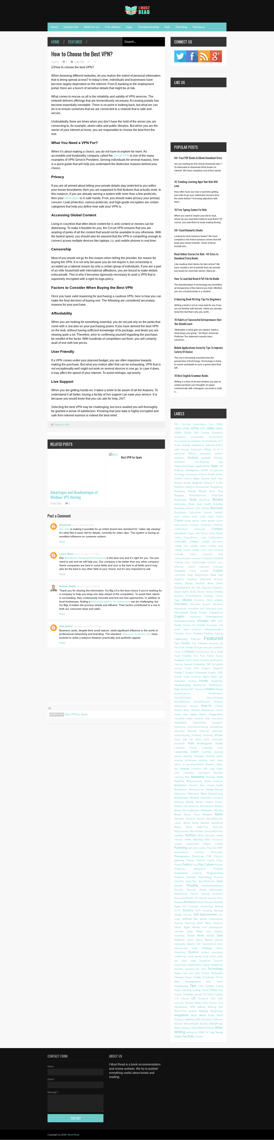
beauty (187, 482)
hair (221, 676)
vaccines (179, 1002)
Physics (218, 856)
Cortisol (211, 562)
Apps (129, 27)
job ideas (195, 739)
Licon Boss (66, 553)
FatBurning (180, 638)
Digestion (218, 587)
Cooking (178, 562)
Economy (199, 600)
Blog (220, 491)
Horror (194, 705)
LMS (205, 768)
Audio (211, 474)
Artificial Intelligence (186, 470)
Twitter (180, 56)
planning (179, 860)
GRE (220, 672)
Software (179, 939)
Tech (203, 969)
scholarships (206, 906)
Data (213, 574)
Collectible (180, 541)
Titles (201, 986)
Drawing (218, 591)
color (210, 550)
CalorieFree (195, 512)
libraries (210, 764)
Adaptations (197, 445)
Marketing (197, 776)
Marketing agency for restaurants (110, 601)
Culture (218, 570)
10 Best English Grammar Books (191, 375)
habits (206, 676)
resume (212, 898)
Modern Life (180, 806)
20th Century (202, 432)
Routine (209, 902)
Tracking (186, 990)
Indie (207, 718)
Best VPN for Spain (131, 457)
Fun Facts (207, 655)
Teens (177, 973)
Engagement (216, 612)
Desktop (200, 583)
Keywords (179, 743)
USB (220, 998)
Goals (188, 668)
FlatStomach (202, 651)
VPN (66, 424)
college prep (216, 545)
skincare (178, 931)
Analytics (179, 457)
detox (210, 583)
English (179, 616)
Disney (201, 591)
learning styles (214, 756)
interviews (217, 731)
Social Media (195, 935)
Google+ (216, 56)
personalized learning (189, 852)
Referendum (216, 889)
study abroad (195, 956)
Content (218, 558)
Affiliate (208, 449)
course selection (198, 566)
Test (185, 973)
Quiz (220, 881)
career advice (191, 520)
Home (54, 27)
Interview (204, 731)
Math (220, 776)
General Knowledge (194, 664)
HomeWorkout (182, 701)
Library (219, 764)
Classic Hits (193, 533)
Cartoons (194, 525)
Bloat (212, 491)
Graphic (212, 672)
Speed (208, 939)
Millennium (193, 793)
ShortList (218, 923)
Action (177, 445)
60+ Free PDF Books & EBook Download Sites (198, 158)
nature (177, 823)
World (194, 1027)
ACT (220, 441)
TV (204, 994)
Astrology (179, 474)
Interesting (180, 727)
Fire (176, 647)
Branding (218, 504)
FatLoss (195, 638)
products (197, 873)
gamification (216, 660)
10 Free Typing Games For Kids (190, 210)
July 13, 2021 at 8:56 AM (83, 525)
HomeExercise (182, 693)
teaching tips (192, 969)
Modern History (214, 802)
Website (203, 1010)
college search (182, 550)
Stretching (179, 952)
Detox (219, 583)
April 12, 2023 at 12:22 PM (88, 586)
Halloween (179, 681)
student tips (180, 956)
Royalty (218, 902)
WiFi (198, 1019)
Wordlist (204, 1023)
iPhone (219, 735)
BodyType (217, 495)
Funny (219, 655)
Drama (209, 591)
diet (193, 587)
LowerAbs (188, 772)
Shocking (190, 923)
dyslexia (178, 595)
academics (180, 437)
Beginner (197, 482)
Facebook (192, 56)
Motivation (207, 810)
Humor (219, 710)
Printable (218, 868)
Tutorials (188, 994)
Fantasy (198, 633)
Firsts (177, 651)
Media (207, 781)
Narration (179, 818)
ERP (213, 620)
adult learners (182, 449)
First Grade (186, 647)
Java (177, 739)
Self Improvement (205, 914)
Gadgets (179, 660)
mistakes (218, 797)
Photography (181, 856)
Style (184, 960)
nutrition (179, 835)
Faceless (179, 633)
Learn (195, 751)
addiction (210, 445)
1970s (195, 428)
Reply (62, 541)
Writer (219, 1027)
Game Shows (192, 660)
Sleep (199, 931)
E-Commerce (193, 595)
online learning (193, 839)
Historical (200, 689)
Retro (220, 898)
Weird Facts (207, 1015)
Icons (177, 714)
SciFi (198, 910)
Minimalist (206, 797)
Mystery (207, 814)
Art (221, 465)
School (219, 906)
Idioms (203, 714)
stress (219, 948)
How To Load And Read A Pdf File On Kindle (196, 279)
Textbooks (217, 973)
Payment (212, 848)
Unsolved (203, 998)
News (177, 826)
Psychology (205, 877)
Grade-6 (218, 668)
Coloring (218, 550)
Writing (179, 1032)
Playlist (211, 860)
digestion (207, 587)
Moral (177, 810)
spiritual (218, 939)
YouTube (188, 1036)
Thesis (188, 977)
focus (213, 651)
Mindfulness (181, 797)
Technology (215, 968)
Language (207, 747)
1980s (210, 428)
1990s (219, 428)
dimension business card (136, 633)
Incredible (179, 718)
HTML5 (219, 706)
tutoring (198, 994)
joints (207, 739)
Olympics (210, 835)
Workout (185, 1027)
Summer (218, 960)
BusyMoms (180, 512)
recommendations (212, 885)
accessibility (197, 437)
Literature (196, 768)
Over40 (219, 843)
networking (217, 823)
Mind (204, 793)
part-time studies (197, 848)
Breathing (179, 508)
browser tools (193, 508)
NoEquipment (181, 831)
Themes (179, 977)
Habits (213, 676)
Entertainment (214, 616)
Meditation (180, 785)
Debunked (205, 579)
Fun (196, 655)
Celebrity (218, 525)
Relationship (181, 893)
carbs (203, 516)
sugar (193, 960)
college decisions (212, 541)
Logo (212, 768)
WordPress (216, 1023)
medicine (218, 781)
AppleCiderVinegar (184, 466)
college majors (198, 545)
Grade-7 (179, 672)
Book (193, 499)
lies (176, 768)
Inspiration (180, 722)
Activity (186, 445)
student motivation (212, 952)
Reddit (202, 889)
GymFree (196, 676)
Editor (209, 600)
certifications (181, 529)
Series (203, 918)
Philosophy (217, 852)
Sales (177, 906)
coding (177, 537)
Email (193, 612)
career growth (207, 520)
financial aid (216, 643)
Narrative (190, 818)
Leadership (181, 751)
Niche (189, 827)
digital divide (189, 591)
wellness (190, 1019)
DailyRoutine (202, 575)
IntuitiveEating (182, 735)
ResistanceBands (183, 898)
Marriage (210, 777)
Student (193, 952)
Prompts (191, 877)
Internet (192, 730)
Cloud (219, 533)
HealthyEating (182, 685)
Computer (207, 558)
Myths (219, 814)
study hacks (209, 956)
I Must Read (73, 1134)
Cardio (219, 516)
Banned (205, 478)
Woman (219, 1019)
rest (196, 898)
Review (178, 902)
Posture (218, 864)
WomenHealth (191, 1023)
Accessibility (216, 437)
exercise (196, 629)
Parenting (181, 27)
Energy (203, 612)
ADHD (219, 445)
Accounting (180, 441)
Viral (220, 1002)
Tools (177, 990)
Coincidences (191, 537)
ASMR (204, 470)
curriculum (179, 575)
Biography (179, 491)
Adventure (196, 449)
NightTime (202, 827)
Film (194, 643)
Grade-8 (189, 672)
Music (177, 814)
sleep (190, 931)
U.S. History (181, 998)
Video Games (209, 1002)
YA (206, 1032)
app (221, 462)
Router (200, 902)
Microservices (196, 789)
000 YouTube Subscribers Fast (194, 424)
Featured (75, 42)
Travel (205, 990)
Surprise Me (70, 27)
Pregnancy (180, 868)
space (190, 939)
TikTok (219, 977)
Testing (205, 973)
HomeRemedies (182, 697)
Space (199, 939)
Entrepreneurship (148, 27)
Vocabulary (180, 1006)
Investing (208, 735)
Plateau (190, 860)
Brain (191, 504)
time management (187, 981)
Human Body (181, 710)
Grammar (201, 672)
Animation (179, 462)
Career (178, 520)
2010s (187, 432)
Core (187, 562)
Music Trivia (192, 814)
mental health (215, 785)
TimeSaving (181, 985)
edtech (219, 600)
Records (178, 889)
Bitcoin (203, 491)
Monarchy (193, 806)
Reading (192, 885)
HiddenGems (216, 685)
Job (185, 739)
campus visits (190, 516)
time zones (214, 981)
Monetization (207, 806)
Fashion (208, 633)
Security (187, 914)
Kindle (219, 743)
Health (203, 680)
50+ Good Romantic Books (188, 230)
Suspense (217, 964)
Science (187, 910)
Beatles (178, 482)
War (220, 1007)
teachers (179, 969)
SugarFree (204, 960)
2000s (178, 432)
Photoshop (198, 856)
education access (200, 604)
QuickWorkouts (206, 881)
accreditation (194, 441)
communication (182, 558)
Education (181, 604)
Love (176, 772)
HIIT (191, 689)
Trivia (213, 990)
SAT (184, 906)
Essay (177, 625)
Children (217, 528)
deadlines (192, 579)
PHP (208, 856)
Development (182, 587)
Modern (200, 802)
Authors (178, 478)
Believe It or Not (213, 482)
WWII (201, 1032)
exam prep (181, 629)
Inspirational (199, 722)
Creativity (179, 570)
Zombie (199, 1036)
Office (200, 835)
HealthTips (217, 681)
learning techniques (185, 760)
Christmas (180, 533)
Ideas (193, 714)
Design (189, 583)
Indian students (195, 718)
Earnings (208, 595)
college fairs (181, 545)
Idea (185, 714)
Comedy (178, 554)
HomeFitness (215, 693)
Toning (219, 986)
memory (193, 785)
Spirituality (180, 944)
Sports (191, 943)
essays (187, 625)
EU (194, 625)
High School (181, 689)
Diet (198, 587)
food (220, 651)
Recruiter (191, 889)
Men (202, 785)
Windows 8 (208, 1019)
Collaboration (216, 537)
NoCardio (218, 827)
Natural (200, 818)
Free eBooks (113, 27)
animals (206, 457)
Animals (218, 457)
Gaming (178, 664)
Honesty (218, 701)
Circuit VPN (121, 155)
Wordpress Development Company (85, 557)
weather (192, 1011)
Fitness (189, 651)
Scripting (207, 910)
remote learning (199, 893)
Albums (192, 453)
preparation (200, 868)
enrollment (195, 616)
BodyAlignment (198, 495)
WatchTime (180, 1011)
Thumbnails (208, 977)
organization (192, 843)
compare (196, 558)
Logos (219, 768)
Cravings (218, 566)
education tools (214, 608)
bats (220, 478)
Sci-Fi (177, 910)
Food (177, 655)
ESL (220, 621)
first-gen (198, 647)
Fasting (219, 633)
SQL (198, 944)
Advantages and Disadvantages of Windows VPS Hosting (74, 494)
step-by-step (181, 948)
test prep (194, 973)
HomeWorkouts (201, 701)
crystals (204, 570)
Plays (220, 860)
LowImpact (204, 772)
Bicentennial (202, 487)
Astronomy (191, 474)
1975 (202, 428)
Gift (208, 664)
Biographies (216, 487)
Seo (195, 918)
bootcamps (180, 504)
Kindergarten (204, 743)
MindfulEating (215, 793)
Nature (186, 823)
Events (201, 625)
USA (212, 998)
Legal (220, 760)
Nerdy (195, 823)
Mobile (190, 801)
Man (187, 777)
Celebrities (206, 525)
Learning (206, 751)
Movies (218, 810)
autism (188, 478)
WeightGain (216, 1011)
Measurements (194, 781)
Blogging (179, 495)
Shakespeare (216, 919)
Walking (212, 1007)
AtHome (202, 474)
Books (217, 499)
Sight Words (192, 927)
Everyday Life (215, 625)
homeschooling (215, 697)
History (210, 689)
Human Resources (202, 710)
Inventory (196, 735)
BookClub (204, 499)
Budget (205, 508)
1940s (219, 424)
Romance (199, 27)
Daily (190, 575)
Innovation (217, 718)
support (206, 964)
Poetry (177, 864)
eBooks (187, 600)
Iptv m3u (64, 528)
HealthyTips (199, 685)
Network (204, 823)
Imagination (216, 714)
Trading (196, 990)
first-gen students (213, 647)
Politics (187, 864)
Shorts (177, 927)
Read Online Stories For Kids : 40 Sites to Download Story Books (196, 256)
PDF (220, 847)
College (194, 541)
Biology (192, 491)
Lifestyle (184, 768)
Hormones (180, 705)
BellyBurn (179, 487)
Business (216, 508)
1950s (178, 428)
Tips (193, 986)
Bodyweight (180, 499)
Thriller (197, 977)
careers (184, 525)
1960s (186, 428)
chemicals (199, 529)
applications (203, 465)
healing (192, 681)
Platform (200, 860)
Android (193, 457)
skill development (212, 927)
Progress (179, 877)
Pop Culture (206, 864)
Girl (213, 664)
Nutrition (190, 835)
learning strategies (193, 756)
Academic (217, 432)
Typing (219, 994)
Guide (186, 676)
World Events (206, 1027)
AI (214, 449)
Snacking (179, 935)
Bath (213, 478)
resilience (217, 893)
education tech (196, 608)
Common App (213, 554)
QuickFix (179, 881)
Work (177, 1027)
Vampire (189, 1002)
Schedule (193, 906)
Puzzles (218, 877)
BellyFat (190, 487)
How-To (206, 705)
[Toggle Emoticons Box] (50, 708)
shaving (178, 923)
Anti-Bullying (202, 462)
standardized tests (212, 944)
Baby (196, 478)
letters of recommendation (189, 764)
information (71, 198)
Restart (203, 898)
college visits (199, 550)
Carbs (211, 516)
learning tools (207, 760)
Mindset (194, 797)
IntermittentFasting (198, 727)
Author (219, 474)
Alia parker (66, 626)
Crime (193, 570)
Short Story (204, 922)
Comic (193, 554)
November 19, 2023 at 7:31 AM (87, 626)
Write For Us (91, 27)
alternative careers (211, 453)
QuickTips (191, 881)
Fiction (185, 643)
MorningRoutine (190, 810)
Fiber (177, 643)
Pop (195, 864)
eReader (203, 620)
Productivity (181, 873)
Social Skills (215, 935)
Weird (194, 1015)
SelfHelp (187, 918)
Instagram (217, 722)
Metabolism (180, 789)
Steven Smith (67, 586)
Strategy (207, 948)
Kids (167, 27)
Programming (215, 873)
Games (204, 660)
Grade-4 (206, 668)
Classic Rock (208, 533)
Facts (188, 633)
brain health (204, 504)
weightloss (181, 1015)
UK (193, 998)
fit (183, 651)
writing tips (192, 1032)
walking (201, 1007)
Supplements (194, 964)
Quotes (178, 885)
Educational (181, 612)
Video (198, 1002)
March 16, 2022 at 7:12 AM (86, 554)
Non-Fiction (197, 831)
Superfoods (180, 964)
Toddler (209, 985)
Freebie (186, 655)
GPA (196, 668)
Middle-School (214, 789)
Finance (202, 643)
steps (195, 948)
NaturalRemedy (214, 818)
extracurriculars (213, 629)
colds (203, 537)
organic (178, 843)
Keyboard (217, 739)
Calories (207, 512)
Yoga (212, 1032)
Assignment (216, 470)
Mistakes (179, 802)
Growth (178, 676)
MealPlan (179, 781)
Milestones (180, 793)
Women (178, 1023)
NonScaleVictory (214, 831)
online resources (213, 839)
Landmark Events (185, 747)
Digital (177, 591)
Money (219, 806)
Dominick (65, 524)
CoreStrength (199, 562)
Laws (220, 747)
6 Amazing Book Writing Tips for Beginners (197, 299)
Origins (207, 843)
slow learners (214, 931)
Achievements (209, 441)
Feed (204, 56)
